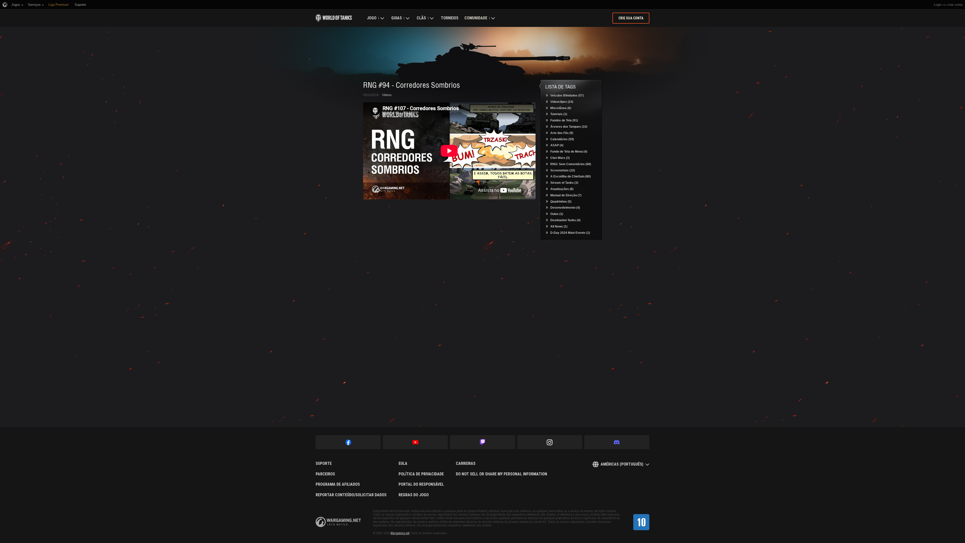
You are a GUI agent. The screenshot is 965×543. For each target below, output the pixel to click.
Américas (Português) (622, 464)
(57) (567, 95)
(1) (558, 114)
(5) (560, 201)
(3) (560, 158)
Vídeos (387, 95)
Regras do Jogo (414, 495)
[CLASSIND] (641, 522)
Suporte (324, 463)
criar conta (954, 5)
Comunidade (475, 18)
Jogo (371, 18)
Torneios (449, 18)
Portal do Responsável (421, 484)
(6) (560, 108)
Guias (396, 18)
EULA (403, 463)
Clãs (421, 18)
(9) (561, 133)
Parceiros (325, 474)
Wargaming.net (400, 533)
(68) (570, 164)
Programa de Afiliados (338, 484)
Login (938, 5)
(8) (561, 189)
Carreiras (465, 463)
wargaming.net (338, 522)
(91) (564, 120)
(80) (570, 176)
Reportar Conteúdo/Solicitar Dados (351, 495)
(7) (566, 195)
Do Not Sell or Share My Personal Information (501, 474)
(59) (562, 139)
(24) (561, 102)
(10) (568, 126)
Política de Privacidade (421, 474)
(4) (556, 145)
